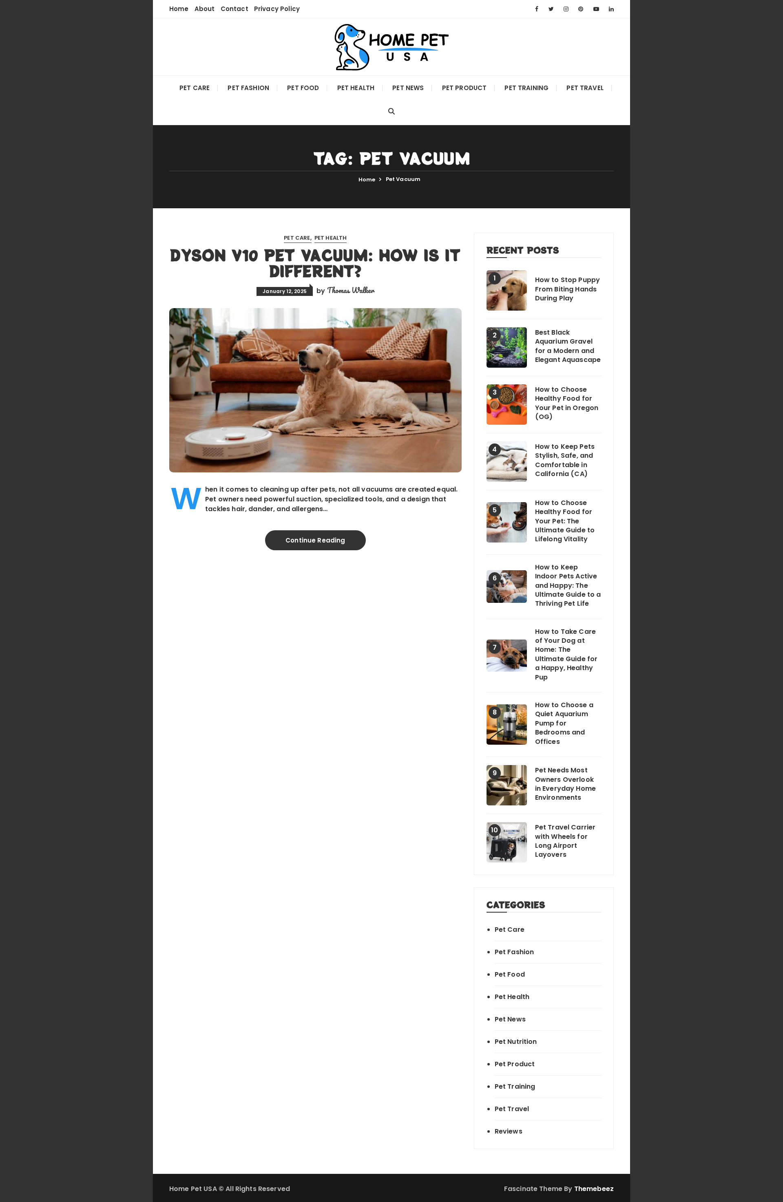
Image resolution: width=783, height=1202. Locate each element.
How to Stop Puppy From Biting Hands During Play (567, 289)
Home (179, 8)
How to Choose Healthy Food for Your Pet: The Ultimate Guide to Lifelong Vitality (565, 521)
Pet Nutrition (516, 1041)
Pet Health (356, 88)
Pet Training (526, 88)
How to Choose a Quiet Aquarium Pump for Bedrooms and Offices (564, 723)
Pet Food (303, 88)
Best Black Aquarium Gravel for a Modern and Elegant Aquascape (568, 346)
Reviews (508, 1131)
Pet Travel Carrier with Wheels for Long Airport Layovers (565, 841)
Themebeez (594, 1188)
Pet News (408, 88)
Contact (234, 8)
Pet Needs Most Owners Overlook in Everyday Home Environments (565, 784)
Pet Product (464, 88)
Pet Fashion (248, 88)
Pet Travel (585, 88)
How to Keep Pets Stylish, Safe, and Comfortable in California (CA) (565, 460)
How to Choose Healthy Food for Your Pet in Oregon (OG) (567, 403)
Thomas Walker (350, 290)
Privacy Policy (277, 8)
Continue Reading (315, 540)
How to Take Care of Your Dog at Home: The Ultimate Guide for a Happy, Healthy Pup (566, 654)
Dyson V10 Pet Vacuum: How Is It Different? (315, 263)
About (205, 8)
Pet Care (194, 88)
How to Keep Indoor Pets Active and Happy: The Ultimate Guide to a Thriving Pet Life (568, 586)
